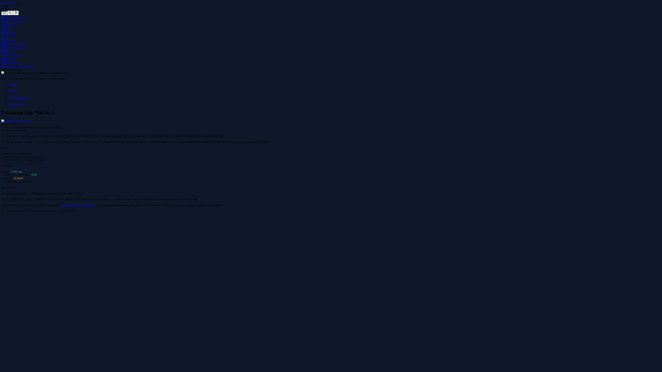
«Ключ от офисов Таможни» (78, 205)
